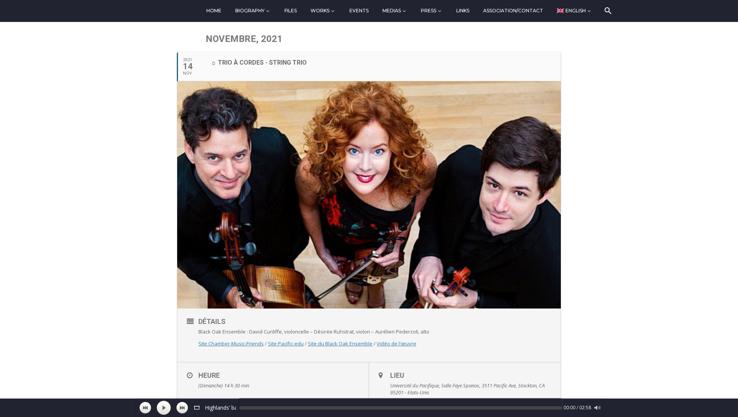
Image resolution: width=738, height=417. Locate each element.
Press (428, 10)
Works (320, 10)
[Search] (607, 11)
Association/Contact (513, 10)
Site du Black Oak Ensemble (340, 343)
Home (213, 10)
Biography (249, 10)
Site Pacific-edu (286, 343)
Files (290, 10)
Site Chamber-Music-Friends (231, 343)
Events (359, 10)
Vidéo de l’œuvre (396, 343)
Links (462, 10)
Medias (391, 10)
